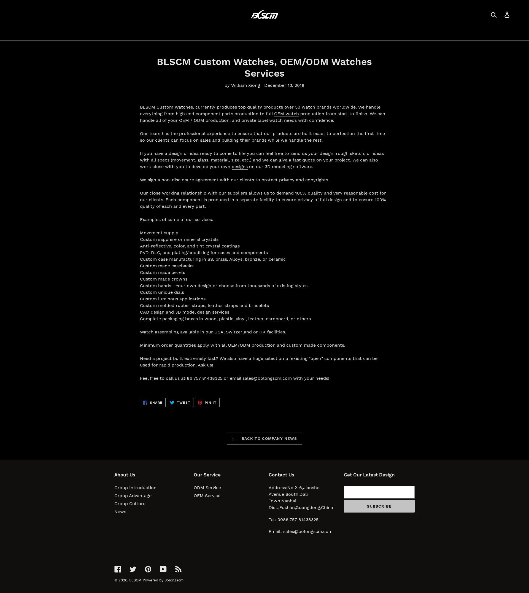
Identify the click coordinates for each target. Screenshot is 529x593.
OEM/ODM (239, 345)
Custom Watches (174, 107)
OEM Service (207, 495)
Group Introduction (135, 487)
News (120, 511)
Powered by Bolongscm (163, 580)
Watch (146, 332)
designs (240, 166)
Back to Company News (268, 438)
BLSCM (135, 580)
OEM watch (286, 113)
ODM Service (207, 487)
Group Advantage (133, 495)
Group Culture (129, 503)
